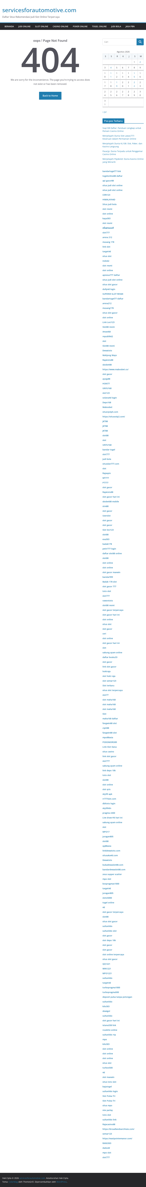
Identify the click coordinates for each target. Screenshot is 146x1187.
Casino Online (60, 26)
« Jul (105, 112)
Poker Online (80, 26)
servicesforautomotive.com (39, 10)
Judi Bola (116, 26)
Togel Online (99, 26)
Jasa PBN (130, 26)
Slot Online (41, 26)
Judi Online (24, 26)
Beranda (9, 26)
